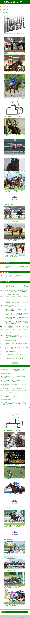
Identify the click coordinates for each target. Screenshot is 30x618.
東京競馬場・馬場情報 (7, 399)
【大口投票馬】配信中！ (10, 340)
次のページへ (15, 362)
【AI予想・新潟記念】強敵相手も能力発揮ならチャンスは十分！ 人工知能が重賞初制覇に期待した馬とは (16, 291)
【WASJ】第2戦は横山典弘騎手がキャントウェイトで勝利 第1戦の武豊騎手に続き (14, 605)
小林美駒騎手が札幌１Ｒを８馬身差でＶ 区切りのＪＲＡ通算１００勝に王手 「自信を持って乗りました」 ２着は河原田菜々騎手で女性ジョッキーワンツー (16, 327)
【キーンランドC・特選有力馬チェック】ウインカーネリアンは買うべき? (14, 155)
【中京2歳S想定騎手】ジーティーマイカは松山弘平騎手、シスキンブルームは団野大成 (14, 526)
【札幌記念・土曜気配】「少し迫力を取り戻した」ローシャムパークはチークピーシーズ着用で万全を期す (14, 370)
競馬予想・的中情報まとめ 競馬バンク (15, 2)
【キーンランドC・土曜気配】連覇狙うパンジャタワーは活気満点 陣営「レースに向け (14, 172)
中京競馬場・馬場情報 (9, 351)
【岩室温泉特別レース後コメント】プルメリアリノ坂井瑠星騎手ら (14, 448)
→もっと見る (27, 407)
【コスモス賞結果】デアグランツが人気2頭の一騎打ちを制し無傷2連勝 (14, 377)
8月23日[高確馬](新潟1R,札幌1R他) (11, 464)
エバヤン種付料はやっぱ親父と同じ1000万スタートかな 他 (16, 355)
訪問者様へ (5, 611)
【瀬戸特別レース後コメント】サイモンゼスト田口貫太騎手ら (14, 135)
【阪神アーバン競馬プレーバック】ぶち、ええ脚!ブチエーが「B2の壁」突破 (16, 310)
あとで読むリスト (5, 9)
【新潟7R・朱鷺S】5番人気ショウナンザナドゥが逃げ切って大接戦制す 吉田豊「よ (14, 587)
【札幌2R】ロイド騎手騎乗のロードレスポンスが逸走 (14, 479)
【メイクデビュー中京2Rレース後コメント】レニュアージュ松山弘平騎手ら (14, 385)
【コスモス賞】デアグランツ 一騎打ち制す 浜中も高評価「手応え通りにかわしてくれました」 (14, 396)
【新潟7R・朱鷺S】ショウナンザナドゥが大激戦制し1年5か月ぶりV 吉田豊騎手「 (14, 221)
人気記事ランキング (5, 12)
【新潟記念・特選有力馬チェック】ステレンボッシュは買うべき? (16, 298)
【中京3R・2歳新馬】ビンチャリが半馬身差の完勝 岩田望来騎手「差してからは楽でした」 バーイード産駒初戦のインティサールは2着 (16, 322)
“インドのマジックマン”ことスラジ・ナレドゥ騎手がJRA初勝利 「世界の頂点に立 (14, 554)
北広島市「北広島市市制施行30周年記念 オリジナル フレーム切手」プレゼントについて (16, 276)
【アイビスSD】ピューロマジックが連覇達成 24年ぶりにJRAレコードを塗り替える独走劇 (14, 381)
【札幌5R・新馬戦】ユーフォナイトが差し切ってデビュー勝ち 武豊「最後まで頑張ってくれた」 (16, 318)
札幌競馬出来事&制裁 (8, 204)
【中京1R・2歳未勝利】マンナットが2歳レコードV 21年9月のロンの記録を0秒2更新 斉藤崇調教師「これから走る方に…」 (16, 332)
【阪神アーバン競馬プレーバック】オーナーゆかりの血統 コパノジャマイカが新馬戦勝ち (17, 306)
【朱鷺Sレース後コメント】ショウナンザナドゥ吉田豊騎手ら (14, 53)
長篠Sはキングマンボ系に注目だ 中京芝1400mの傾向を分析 (16, 344)
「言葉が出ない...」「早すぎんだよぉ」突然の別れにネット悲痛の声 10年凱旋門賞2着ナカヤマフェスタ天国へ (14, 389)
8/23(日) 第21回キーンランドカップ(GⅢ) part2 (13, 116)
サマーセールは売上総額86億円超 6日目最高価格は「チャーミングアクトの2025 (14, 240)
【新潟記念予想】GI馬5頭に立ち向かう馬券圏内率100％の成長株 (16, 295)
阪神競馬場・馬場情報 (7, 373)
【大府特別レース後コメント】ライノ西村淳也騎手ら (14, 72)
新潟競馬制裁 (7, 507)
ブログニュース (4, 6)
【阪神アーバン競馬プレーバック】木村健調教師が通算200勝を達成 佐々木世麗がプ (14, 256)
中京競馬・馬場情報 (8, 539)
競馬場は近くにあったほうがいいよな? (12, 430)
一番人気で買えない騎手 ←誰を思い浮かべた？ (14, 358)
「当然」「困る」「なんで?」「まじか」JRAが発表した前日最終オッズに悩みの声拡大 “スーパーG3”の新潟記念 (17, 286)
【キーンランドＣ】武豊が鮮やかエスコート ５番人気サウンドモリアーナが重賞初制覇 (14, 494)
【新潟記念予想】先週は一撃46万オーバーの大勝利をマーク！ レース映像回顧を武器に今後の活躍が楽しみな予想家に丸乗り (16, 336)
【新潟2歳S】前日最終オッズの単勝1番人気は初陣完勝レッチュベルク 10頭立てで (14, 98)
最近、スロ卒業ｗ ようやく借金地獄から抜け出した (14, 34)
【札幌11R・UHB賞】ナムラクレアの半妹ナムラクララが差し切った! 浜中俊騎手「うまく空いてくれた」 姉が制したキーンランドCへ (14, 403)
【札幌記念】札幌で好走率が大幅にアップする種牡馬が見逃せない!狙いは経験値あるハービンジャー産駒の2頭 (14, 392)
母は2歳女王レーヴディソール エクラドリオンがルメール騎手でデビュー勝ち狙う (16, 348)
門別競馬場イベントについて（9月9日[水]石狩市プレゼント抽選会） (16, 267)
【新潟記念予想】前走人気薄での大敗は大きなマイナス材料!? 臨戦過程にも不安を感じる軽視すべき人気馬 (16, 302)
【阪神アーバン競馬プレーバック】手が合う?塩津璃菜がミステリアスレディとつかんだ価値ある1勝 (16, 314)
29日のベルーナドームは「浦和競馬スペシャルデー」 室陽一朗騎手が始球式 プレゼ (14, 570)
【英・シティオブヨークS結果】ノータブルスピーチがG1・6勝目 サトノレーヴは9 (14, 191)
